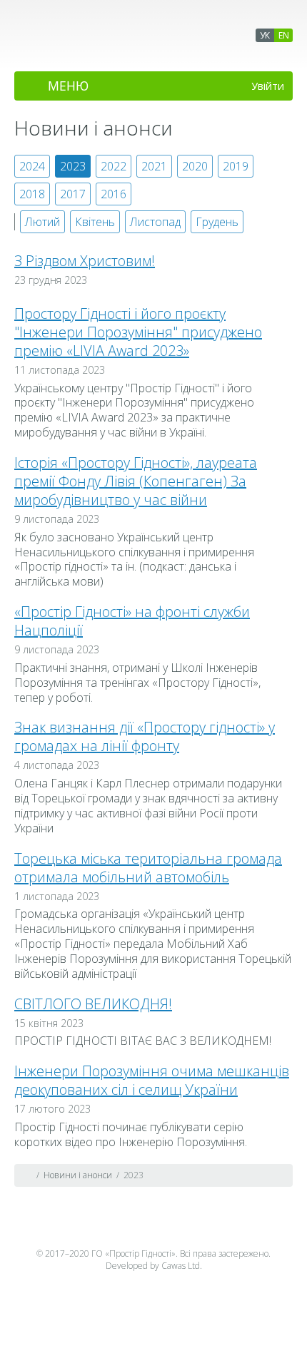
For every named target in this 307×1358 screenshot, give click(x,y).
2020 (195, 166)
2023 (73, 166)
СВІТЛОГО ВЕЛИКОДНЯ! (93, 1004)
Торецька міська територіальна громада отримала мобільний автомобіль (148, 868)
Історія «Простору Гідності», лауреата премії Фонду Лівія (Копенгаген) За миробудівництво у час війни (135, 481)
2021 (154, 166)
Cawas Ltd (180, 1266)
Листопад (155, 222)
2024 (32, 166)
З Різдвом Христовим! (84, 260)
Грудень (217, 222)
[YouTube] (153, 1226)
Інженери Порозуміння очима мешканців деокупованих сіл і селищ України (151, 1080)
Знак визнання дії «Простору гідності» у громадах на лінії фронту (144, 736)
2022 (113, 166)
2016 (113, 194)
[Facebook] (125, 1226)
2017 (73, 194)
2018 (32, 194)
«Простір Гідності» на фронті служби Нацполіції (132, 621)
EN (283, 35)
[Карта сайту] (280, 1175)
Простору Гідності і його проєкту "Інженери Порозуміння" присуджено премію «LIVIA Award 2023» (138, 332)
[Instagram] (181, 1226)
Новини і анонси (78, 1175)
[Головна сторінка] (26, 1175)
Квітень (95, 222)
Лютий (42, 222)
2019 (235, 166)
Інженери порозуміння (74, 52)
